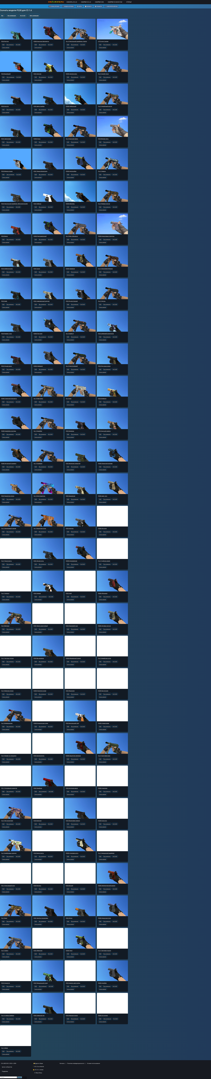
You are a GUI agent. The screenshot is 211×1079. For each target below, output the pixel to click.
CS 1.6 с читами (39, 1069)
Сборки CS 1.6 (86, 2)
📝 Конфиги (88, 6)
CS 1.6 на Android (39, 1066)
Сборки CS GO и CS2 (115, 2)
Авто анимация (10, 77)
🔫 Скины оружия (54, 6)
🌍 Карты (79, 6)
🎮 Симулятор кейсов (111, 6)
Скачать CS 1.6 (72, 2)
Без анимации (10, 44)
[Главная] (56, 2)
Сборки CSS (99, 2)
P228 (3, 44)
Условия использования (93, 1063)
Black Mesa (39, 1072)
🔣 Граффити (98, 6)
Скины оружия (5, 47)
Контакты (62, 1063)
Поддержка (5, 1071)
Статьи (128, 2)
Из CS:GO (18, 44)
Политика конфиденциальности (75, 1063)
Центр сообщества (7, 1067)
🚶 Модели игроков (68, 6)
